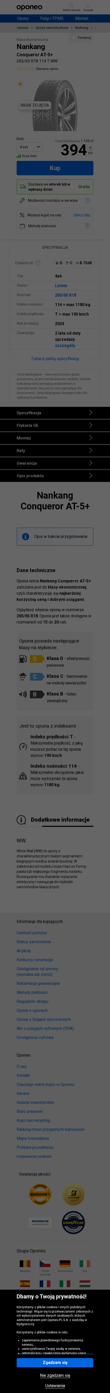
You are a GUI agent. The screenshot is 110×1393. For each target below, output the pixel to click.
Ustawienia (55, 1386)
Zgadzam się (55, 1362)
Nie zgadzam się (55, 1375)
